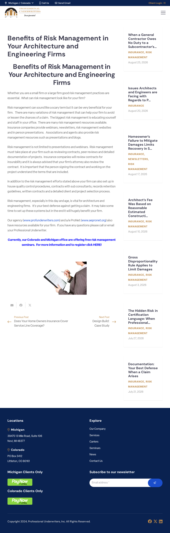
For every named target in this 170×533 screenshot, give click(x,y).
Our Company (97, 429)
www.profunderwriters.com (41, 220)
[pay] (19, 482)
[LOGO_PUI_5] (22, 13)
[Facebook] (150, 521)
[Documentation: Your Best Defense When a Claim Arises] (143, 378)
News (92, 454)
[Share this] (20, 305)
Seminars (94, 448)
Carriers (93, 442)
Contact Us (96, 461)
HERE (97, 245)
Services (94, 435)
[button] (19, 3)
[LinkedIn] (161, 521)
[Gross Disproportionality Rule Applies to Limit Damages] (143, 271)
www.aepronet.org (94, 220)
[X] (155, 521)
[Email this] (11, 305)
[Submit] (155, 483)
